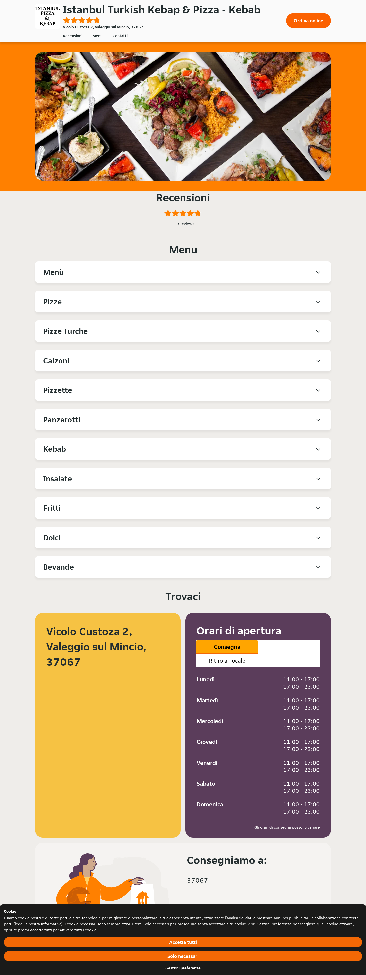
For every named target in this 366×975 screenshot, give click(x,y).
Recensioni (72, 35)
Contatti (120, 35)
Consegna (227, 647)
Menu (97, 35)
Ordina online (308, 20)
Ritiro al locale (227, 660)
